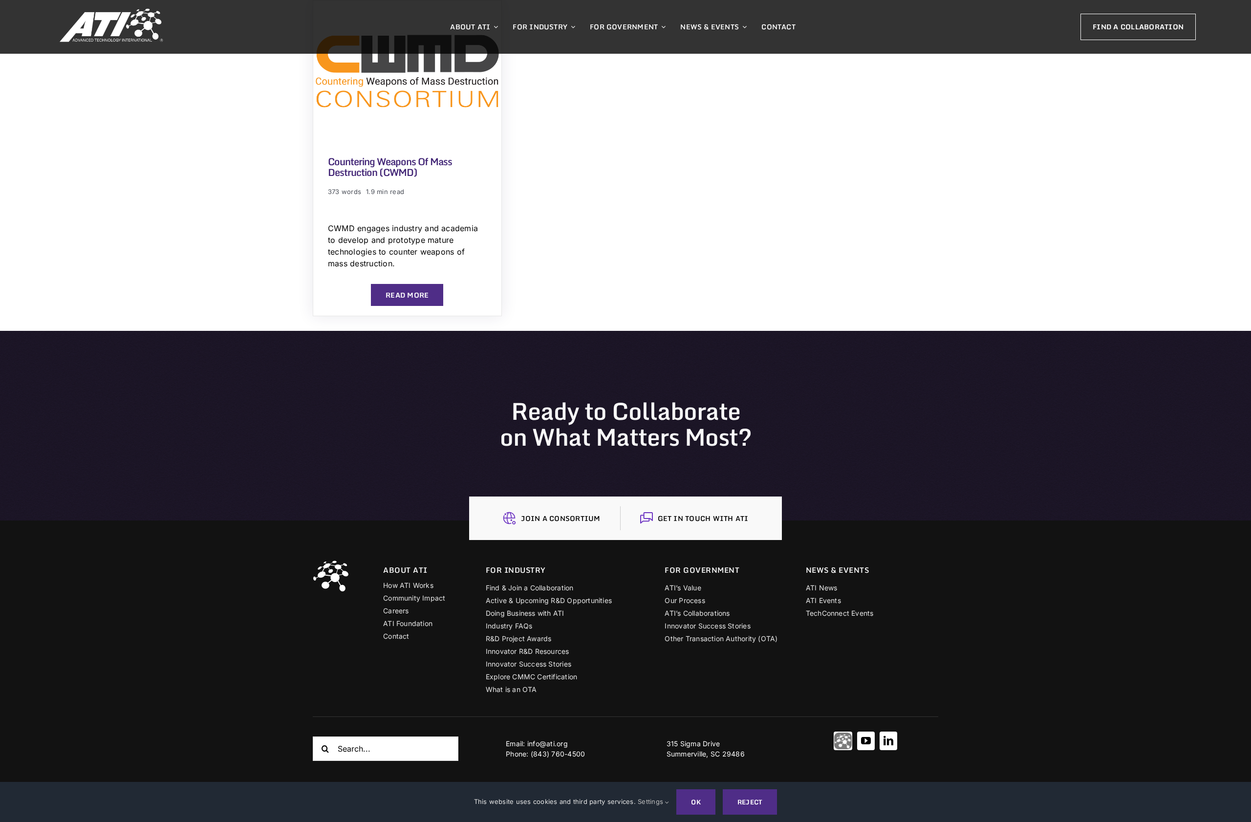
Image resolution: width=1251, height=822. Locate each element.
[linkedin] (888, 741)
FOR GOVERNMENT (702, 570)
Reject (749, 802)
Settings (651, 801)
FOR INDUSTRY (516, 570)
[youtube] (866, 741)
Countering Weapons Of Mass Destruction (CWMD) (390, 166)
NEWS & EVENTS (837, 570)
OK (695, 802)
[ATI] (843, 741)
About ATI (405, 570)
